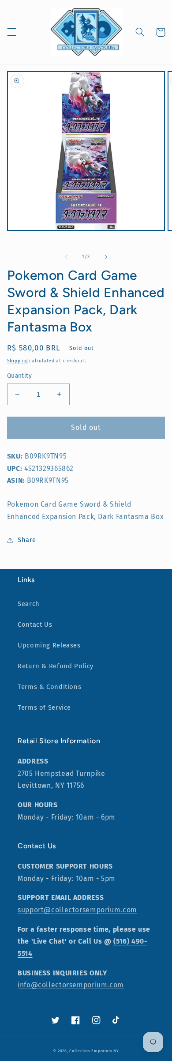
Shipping (17, 361)
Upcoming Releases (49, 645)
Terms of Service (44, 707)
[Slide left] (66, 257)
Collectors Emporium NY (94, 1051)
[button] (11, 32)
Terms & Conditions (49, 687)
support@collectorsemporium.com (77, 910)
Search (29, 604)
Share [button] (27, 540)
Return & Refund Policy (55, 666)
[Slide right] (106, 257)
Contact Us (35, 624)
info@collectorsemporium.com (71, 985)
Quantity (19, 376)
